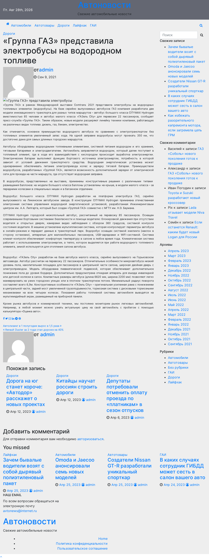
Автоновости (29, 521)
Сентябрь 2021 (180, 344)
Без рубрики (178, 367)
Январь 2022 (178, 324)
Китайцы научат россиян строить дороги (76, 387)
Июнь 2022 (177, 300)
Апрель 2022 (178, 310)
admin (46, 70)
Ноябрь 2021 (178, 334)
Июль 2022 (177, 295)
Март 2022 (177, 314)
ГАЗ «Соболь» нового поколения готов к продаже (185, 178)
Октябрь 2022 (179, 280)
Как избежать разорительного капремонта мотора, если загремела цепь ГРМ (185, 125)
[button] (201, 25)
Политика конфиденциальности (82, 543)
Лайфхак (80, 25)
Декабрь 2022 (179, 270)
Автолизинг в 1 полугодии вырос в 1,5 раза (31, 325)
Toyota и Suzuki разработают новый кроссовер (184, 198)
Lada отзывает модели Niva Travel (186, 212)
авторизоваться (90, 439)
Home (103, 539)
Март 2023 (177, 256)
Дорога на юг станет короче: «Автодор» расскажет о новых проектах (25, 392)
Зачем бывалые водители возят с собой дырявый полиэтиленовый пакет (23, 471)
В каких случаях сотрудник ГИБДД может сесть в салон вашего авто (182, 468)
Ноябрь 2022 (178, 275)
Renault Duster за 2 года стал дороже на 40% (33, 329)
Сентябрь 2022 (180, 285)
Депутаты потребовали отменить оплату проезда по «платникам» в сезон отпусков (127, 395)
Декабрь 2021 (179, 329)
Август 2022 (178, 290)
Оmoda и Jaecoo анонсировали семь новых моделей (184, 71)
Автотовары (44, 25)
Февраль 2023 (179, 261)
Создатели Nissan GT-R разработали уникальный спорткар (186, 86)
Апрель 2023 (178, 251)
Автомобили (21, 25)
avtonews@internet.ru (20, 511)
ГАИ (93, 25)
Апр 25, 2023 (17, 491)
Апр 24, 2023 (174, 485)
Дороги (64, 25)
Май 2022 (176, 305)
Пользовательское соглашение (82, 548)
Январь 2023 (178, 265)
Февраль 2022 (179, 319)
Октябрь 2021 (179, 339)
